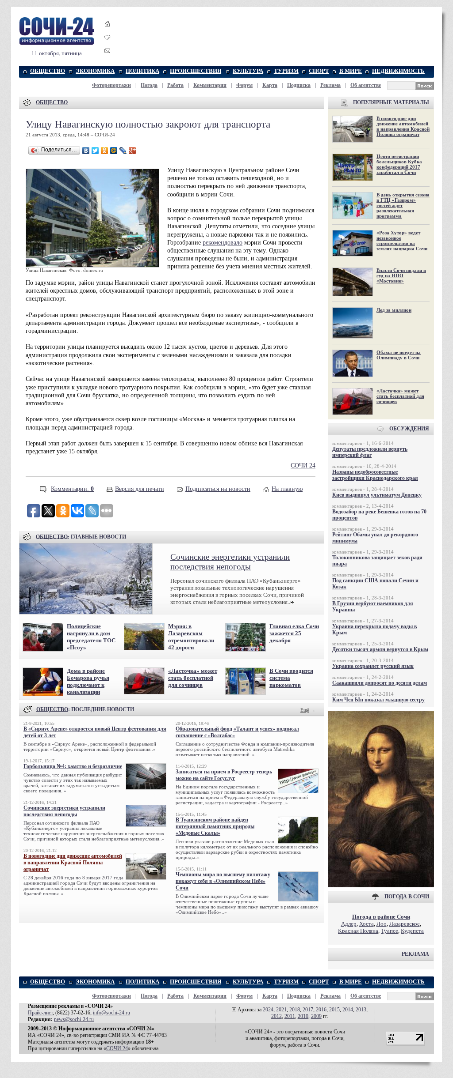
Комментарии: (72, 489)
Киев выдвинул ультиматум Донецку (377, 495)
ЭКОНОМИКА (95, 71)
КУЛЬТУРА (248, 71)
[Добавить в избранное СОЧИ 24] (107, 45)
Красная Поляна (358, 930)
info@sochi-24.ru (111, 1013)
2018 (294, 1009)
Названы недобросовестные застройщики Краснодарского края (375, 475)
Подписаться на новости (217, 489)
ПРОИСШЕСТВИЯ (195, 71)
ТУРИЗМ (286, 71)
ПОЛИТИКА (142, 71)
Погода (149, 85)
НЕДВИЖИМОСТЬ (398, 71)
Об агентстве (365, 85)
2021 (281, 1009)
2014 (347, 1009)
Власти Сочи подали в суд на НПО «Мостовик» (401, 275)
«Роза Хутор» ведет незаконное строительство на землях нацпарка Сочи (401, 240)
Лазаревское (404, 923)
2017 (308, 1009)
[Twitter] (95, 150)
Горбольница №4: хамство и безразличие (72, 766)
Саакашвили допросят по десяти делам (379, 683)
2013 (361, 1009)
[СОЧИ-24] (56, 43)
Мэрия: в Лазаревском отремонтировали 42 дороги (191, 637)
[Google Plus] (132, 150)
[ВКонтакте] (86, 150)
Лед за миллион (393, 310)
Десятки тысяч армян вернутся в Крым (380, 649)
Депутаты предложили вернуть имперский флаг (369, 452)
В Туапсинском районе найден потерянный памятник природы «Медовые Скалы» (215, 826)
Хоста (366, 923)
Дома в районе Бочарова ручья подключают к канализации (88, 681)
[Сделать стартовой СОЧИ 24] (107, 32)
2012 (276, 1016)
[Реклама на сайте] (381, 885)
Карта (269, 85)
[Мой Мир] (114, 150)
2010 (303, 1016)
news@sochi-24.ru (74, 1019)
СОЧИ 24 (303, 465)
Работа (175, 85)
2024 (268, 1009)
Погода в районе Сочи (381, 916)
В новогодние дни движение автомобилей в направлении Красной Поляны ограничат (72, 862)
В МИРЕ (350, 71)
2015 (334, 1009)
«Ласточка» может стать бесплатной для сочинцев (192, 677)
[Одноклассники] (104, 150)
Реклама (330, 85)
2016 (321, 1009)
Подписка (299, 85)
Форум (244, 85)
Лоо (381, 923)
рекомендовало (222, 242)
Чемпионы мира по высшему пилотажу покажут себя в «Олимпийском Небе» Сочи (223, 881)
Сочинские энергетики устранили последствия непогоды (230, 561)
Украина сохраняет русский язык (373, 666)
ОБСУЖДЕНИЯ (409, 429)
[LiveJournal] (123, 150)
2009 (316, 1016)
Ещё (304, 709)
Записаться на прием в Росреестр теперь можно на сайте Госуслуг (224, 775)
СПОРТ (319, 71)
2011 (289, 1016)
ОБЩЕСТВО (47, 71)
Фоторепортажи (111, 85)
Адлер (349, 923)
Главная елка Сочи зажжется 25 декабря (294, 633)
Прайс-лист (40, 1013)
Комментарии (209, 85)
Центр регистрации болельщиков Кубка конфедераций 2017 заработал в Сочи (399, 164)
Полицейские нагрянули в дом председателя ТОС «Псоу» (91, 637)
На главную (287, 489)
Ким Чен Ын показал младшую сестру (378, 700)
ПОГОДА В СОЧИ (406, 896)
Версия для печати (139, 489)
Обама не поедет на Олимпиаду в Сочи (398, 355)
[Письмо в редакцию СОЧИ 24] (107, 52)
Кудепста (412, 930)
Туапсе (389, 930)
